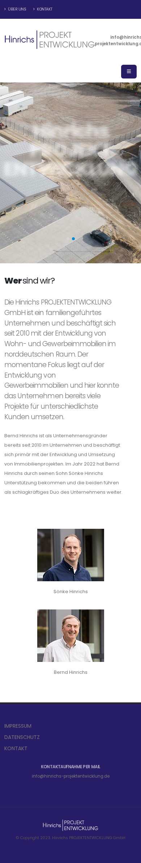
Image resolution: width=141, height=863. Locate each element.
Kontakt (44, 9)
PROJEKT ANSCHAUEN (67, 230)
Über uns (16, 9)
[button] (68, 238)
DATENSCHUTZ (22, 737)
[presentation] (19, 173)
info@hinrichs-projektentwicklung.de (71, 776)
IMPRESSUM (17, 726)
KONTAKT (15, 748)
